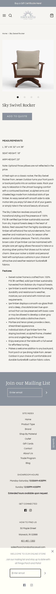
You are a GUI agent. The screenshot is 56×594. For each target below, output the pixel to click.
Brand (28, 429)
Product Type (28, 424)
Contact (28, 448)
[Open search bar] (11, 15)
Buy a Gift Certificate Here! (28, 3)
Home (4, 34)
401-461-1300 (28, 541)
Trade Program (28, 458)
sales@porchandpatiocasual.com (28, 547)
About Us (28, 453)
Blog (28, 463)
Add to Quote (17, 116)
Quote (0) (53, 442)
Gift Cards (28, 444)
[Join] (46, 392)
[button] (28, 65)
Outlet (28, 439)
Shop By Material (28, 434)
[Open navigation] (4, 15)
